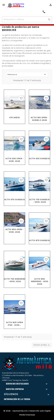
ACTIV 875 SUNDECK (39, 240)
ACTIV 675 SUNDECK (14, 199)
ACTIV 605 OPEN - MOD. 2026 (14, 159)
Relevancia (27, 74)
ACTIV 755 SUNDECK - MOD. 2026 (39, 200)
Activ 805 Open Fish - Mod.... (14, 323)
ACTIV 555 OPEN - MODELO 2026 (39, 118)
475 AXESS (14, 117)
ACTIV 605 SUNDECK (39, 158)
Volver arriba (41, 345)
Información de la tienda (17, 399)
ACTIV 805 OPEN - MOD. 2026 (14, 230)
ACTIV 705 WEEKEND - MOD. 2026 (14, 280)
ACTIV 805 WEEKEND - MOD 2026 (39, 281)
